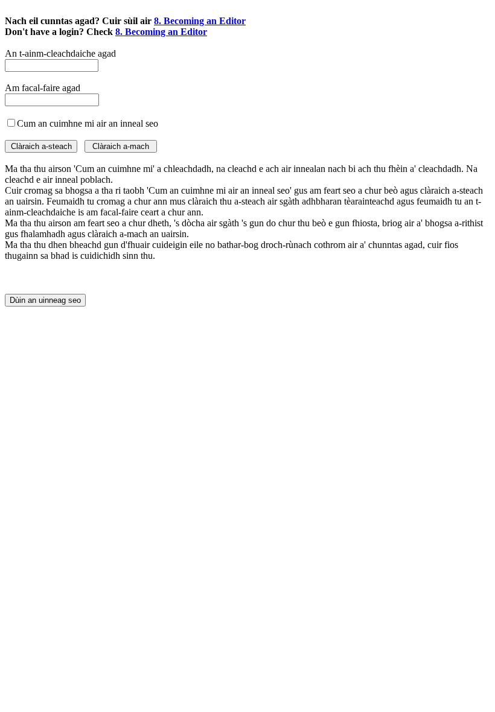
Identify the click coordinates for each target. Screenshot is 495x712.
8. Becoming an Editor (200, 21)
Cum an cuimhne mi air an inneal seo (87, 123)
